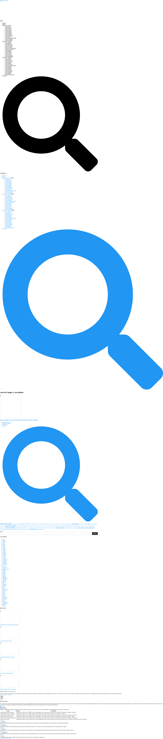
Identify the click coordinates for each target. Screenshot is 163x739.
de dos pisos (5, 563)
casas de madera (10, 527)
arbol (4, 542)
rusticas (4, 594)
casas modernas (53, 527)
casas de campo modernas (66, 525)
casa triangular (9, 529)
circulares (4, 554)
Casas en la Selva (8, 52)
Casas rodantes (8, 42)
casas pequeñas (60, 527)
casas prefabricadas (68, 527)
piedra (4, 586)
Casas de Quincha (8, 40)
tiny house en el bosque (40, 529)
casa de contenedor (55, 523)
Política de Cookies (6, 423)
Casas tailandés (8, 67)
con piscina (5, 559)
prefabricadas (5, 589)
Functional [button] (2, 720)
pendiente (4, 583)
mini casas (13, 529)
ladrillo (4, 573)
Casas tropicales (8, 63)
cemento (4, 553)
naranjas (4, 581)
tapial (4, 599)
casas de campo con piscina (22, 525)
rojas (3, 591)
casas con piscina (94, 523)
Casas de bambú (8, 32)
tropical (4, 604)
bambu (4, 545)
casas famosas (48, 527)
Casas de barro (8, 28)
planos (4, 587)
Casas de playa (8, 54)
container (4, 562)
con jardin (5, 558)
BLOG (4, 24)
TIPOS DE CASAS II (7, 41)
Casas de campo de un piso (10, 48)
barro (4, 546)
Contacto (4, 425)
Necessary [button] (2, 706)
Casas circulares (8, 68)
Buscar (1, 531)
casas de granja (2, 527)
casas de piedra (18, 527)
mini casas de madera (18, 529)
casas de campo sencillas (76, 525)
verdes (4, 605)
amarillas (4, 541)
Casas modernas (8, 43)
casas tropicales (3, 529)
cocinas (4, 555)
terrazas (4, 601)
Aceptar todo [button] (9, 694)
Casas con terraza (8, 47)
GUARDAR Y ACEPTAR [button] (5, 738)
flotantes (4, 570)
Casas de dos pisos (9, 44)
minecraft (4, 577)
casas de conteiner (84, 525)
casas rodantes (74, 527)
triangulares (5, 603)
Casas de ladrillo (8, 34)
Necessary (4, 707)
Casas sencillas (8, 51)
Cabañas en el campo (9, 49)
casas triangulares (90, 527)
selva (4, 595)
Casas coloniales (8, 72)
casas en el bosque (38, 527)
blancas (4, 547)
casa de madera (61, 523)
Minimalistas (5, 578)
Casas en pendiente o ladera (10, 38)
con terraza (5, 561)
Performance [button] (2, 724)
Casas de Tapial (8, 27)
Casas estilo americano (9, 74)
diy (3, 565)
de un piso (5, 564)
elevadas (4, 567)
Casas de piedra (8, 33)
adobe (4, 539)
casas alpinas (88, 523)
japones (4, 572)
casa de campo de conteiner (34, 523)
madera (4, 575)
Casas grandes (8, 73)
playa (4, 588)
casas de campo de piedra (57, 525)
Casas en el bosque (9, 35)
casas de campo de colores (31, 525)
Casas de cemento (8, 55)
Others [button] (1, 734)
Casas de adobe (8, 31)
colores (4, 557)
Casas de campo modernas (10, 65)
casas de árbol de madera (30, 527)
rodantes (4, 590)
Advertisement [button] (3, 731)
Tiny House (5, 602)
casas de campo (10, 526)
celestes (4, 551)
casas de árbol (24, 527)
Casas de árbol (8, 59)
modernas (4, 579)
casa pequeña (75, 523)
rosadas (4, 593)
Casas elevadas (8, 58)
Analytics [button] (2, 727)
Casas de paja (8, 26)
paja (3, 582)
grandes (4, 571)
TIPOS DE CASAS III (7, 57)
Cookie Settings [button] (3, 694)
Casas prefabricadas (9, 56)
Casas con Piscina (8, 46)
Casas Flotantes (8, 62)
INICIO (4, 23)
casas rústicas (81, 527)
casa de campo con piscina (23, 523)
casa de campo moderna (42, 523)
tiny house (33, 529)
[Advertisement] (81, 11)
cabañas (4, 549)
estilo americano (6, 569)
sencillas (4, 596)
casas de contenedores (91, 525)
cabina (4, 550)
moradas (4, 580)
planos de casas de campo (25, 529)
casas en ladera (43, 527)
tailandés (4, 598)
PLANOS (5, 75)
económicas (5, 566)
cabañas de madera (6, 523)
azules (4, 543)
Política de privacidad (7, 422)
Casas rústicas (8, 36)
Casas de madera (8, 30)
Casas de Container (9, 60)
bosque (4, 548)
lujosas (4, 574)
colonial (4, 556)
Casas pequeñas (8, 50)
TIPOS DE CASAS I (7, 25)
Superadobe (5, 597)
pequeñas (4, 585)
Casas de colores (8, 70)
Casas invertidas (8, 66)
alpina (4, 540)
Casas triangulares (8, 71)
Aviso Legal (5, 424)
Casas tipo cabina (8, 64)
